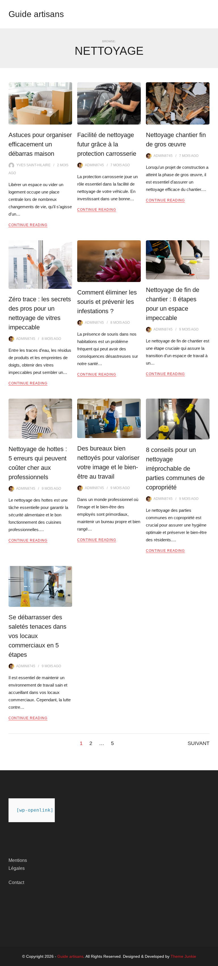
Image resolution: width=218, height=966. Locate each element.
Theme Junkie (183, 956)
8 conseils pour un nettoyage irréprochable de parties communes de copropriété (175, 468)
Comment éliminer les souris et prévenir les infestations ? (107, 302)
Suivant (198, 743)
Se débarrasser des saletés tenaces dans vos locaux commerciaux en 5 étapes (37, 636)
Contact (16, 882)
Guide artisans (36, 14)
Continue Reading (28, 225)
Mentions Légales (18, 864)
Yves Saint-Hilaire (33, 165)
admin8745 (94, 165)
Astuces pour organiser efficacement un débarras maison (40, 144)
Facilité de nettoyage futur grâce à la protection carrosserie (106, 144)
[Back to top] (212, 960)
